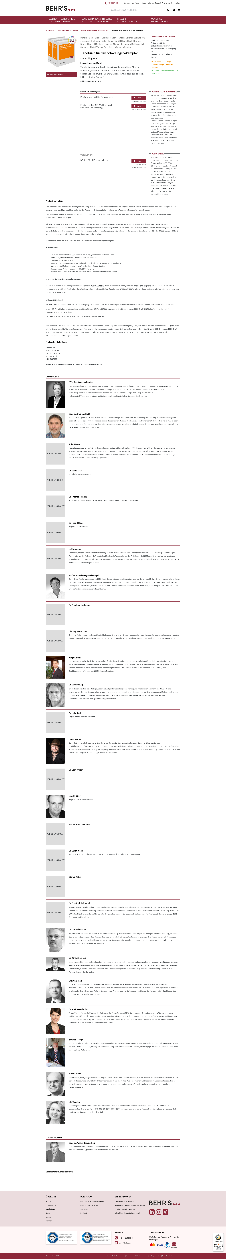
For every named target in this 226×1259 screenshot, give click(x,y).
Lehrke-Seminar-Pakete (124, 1201)
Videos (48, 1217)
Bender (83, 37)
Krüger (83, 44)
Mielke (109, 44)
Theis (92, 47)
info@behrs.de (52, 356)
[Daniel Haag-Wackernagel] (55, 586)
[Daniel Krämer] (55, 750)
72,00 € (140, 161)
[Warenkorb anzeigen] (178, 9)
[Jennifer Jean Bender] (55, 394)
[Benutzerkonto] (174, 9)
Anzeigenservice (167, 3)
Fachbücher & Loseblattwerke (92, 1201)
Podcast (158, 3)
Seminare (84, 1209)
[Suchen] (168, 10)
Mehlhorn (99, 44)
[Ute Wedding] (55, 1112)
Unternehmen (129, 3)
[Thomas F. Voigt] (55, 1052)
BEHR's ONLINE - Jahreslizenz (94, 160)
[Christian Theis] (55, 991)
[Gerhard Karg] (55, 695)
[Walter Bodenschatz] (55, 1151)
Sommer (84, 47)
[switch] (218, 1249)
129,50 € (139, 98)
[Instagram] (158, 1212)
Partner (49, 1221)
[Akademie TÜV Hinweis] (95, 1237)
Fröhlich (112, 37)
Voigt (111, 47)
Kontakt (177, 3)
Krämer (137, 41)
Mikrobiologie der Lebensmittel (127, 1213)
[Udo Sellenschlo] (55, 939)
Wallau (118, 47)
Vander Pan (101, 47)
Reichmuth (126, 44)
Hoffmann (95, 41)
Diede (97, 37)
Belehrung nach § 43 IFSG (125, 1209)
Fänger (121, 37)
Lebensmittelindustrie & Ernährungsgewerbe (62, 20)
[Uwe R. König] (55, 806)
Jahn (104, 41)
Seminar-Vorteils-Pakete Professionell (130, 1205)
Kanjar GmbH (114, 41)
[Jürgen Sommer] (55, 963)
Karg (124, 41)
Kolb (130, 41)
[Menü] (222, 1234)
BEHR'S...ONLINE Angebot (90, 1205)
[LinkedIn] (152, 1212)
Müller (116, 44)
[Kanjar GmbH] (55, 667)
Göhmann (130, 37)
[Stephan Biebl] (55, 425)
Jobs (48, 1213)
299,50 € (139, 106)
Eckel (104, 37)
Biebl (91, 37)
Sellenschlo (137, 44)
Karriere (137, 3)
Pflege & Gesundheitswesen (127, 20)
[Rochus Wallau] (55, 1083)
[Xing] (165, 1212)
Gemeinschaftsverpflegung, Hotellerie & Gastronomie (96, 20)
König (91, 44)
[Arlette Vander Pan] (55, 1020)
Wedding (127, 47)
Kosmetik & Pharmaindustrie (159, 20)
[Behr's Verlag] (60, 8)
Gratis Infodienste (148, 3)
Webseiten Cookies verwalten (171, 1256)
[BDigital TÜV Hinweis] (61, 1237)
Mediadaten (50, 1209)
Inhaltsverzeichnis (56, 75)
